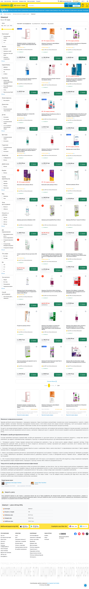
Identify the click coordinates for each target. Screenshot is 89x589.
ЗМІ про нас (3, 554)
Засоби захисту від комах (76, 10)
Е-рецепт (38, 1)
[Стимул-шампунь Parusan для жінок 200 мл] (27, 245)
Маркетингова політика (35, 553)
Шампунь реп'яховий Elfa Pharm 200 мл (51, 219)
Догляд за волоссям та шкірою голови (43, 10)
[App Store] (24, 526)
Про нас (3, 535)
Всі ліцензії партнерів (6, 537)
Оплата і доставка (34, 539)
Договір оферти (19, 543)
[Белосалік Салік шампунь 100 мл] (52, 175)
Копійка (46, 535)
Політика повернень (34, 547)
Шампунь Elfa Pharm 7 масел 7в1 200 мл (75, 219)
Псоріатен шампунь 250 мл (23, 325)
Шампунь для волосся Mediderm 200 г (26, 219)
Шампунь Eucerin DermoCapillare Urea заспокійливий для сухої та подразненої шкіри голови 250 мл (26, 291)
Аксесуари (85, 10)
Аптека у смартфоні (20, 545)
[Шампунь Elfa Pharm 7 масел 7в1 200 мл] (77, 211)
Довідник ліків (22, 1)
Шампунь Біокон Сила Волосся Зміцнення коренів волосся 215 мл (76, 44)
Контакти (3, 541)
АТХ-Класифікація (34, 535)
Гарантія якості (33, 549)
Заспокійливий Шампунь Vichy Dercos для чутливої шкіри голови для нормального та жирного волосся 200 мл (76, 115)
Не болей (46, 539)
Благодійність (4, 556)
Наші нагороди (4, 548)
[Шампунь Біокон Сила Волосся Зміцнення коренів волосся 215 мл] (77, 34)
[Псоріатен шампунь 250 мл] (27, 316)
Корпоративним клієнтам (21, 547)
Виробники (32, 541)
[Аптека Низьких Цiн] (7, 5)
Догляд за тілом (57, 10)
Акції (2, 1)
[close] (80, 3)
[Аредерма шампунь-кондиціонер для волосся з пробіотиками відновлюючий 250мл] (27, 34)
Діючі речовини (31, 1)
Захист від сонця (65, 10)
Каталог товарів (20, 5)
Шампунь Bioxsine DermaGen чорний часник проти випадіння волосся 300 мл (76, 361)
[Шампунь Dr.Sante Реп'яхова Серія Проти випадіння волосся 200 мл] (52, 352)
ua (82, 1)
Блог (16, 537)
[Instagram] (83, 545)
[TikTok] (87, 545)
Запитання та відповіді (35, 537)
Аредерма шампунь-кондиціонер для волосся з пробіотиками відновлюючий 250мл (26, 44)
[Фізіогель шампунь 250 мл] (77, 175)
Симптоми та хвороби (20, 541)
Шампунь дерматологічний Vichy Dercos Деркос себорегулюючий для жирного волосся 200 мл (27, 150)
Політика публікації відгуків (36, 555)
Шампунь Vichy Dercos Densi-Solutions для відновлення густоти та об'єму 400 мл (52, 291)
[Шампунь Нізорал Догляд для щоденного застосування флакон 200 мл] (27, 69)
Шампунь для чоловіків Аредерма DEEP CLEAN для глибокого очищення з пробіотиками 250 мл (75, 80)
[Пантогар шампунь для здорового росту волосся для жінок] (27, 352)
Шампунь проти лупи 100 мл (73, 149)
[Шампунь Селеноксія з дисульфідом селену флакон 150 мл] (52, 34)
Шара (45, 537)
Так (68, 5)
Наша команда (4, 550)
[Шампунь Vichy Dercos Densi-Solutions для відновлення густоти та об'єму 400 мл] (52, 281)
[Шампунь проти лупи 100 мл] (77, 140)
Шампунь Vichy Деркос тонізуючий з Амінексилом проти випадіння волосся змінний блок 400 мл (75, 291)
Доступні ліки (7, 1)
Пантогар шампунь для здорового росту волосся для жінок (27, 361)
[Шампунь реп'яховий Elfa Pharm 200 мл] (52, 211)
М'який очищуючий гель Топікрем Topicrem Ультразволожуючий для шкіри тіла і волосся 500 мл (76, 255)
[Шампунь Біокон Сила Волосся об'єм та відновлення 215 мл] (52, 105)
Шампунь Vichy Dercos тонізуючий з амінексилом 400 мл (26, 114)
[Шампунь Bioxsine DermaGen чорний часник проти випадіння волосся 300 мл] (77, 352)
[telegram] (83, 526)
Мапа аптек (15, 1)
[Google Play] (34, 526)
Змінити (76, 5)
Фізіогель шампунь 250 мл (72, 184)
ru (84, 1)
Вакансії (3, 543)
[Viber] (73, 526)
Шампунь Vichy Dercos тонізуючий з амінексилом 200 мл (50, 149)
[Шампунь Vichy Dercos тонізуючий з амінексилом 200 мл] (52, 140)
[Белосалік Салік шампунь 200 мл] (27, 175)
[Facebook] (75, 545)
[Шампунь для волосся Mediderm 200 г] (27, 211)
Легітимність (33, 557)
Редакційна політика (35, 551)
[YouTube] (79, 545)
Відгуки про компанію (6, 552)
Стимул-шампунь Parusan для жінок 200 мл (27, 254)
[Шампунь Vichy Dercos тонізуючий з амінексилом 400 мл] (27, 105)
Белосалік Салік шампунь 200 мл (25, 184)
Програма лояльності (20, 539)
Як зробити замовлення (21, 549)
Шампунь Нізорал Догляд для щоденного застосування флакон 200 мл (27, 79)
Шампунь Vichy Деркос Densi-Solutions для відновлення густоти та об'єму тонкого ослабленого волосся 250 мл (76, 327)
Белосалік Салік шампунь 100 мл (49, 184)
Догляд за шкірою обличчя (15, 10)
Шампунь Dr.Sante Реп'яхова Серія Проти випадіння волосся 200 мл (52, 361)
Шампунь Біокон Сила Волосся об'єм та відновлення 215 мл (51, 114)
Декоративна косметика (28, 10)
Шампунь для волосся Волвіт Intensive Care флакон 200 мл (51, 79)
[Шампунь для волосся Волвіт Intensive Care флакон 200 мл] (52, 69)
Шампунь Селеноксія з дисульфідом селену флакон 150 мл (50, 44)
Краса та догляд (7, 14)
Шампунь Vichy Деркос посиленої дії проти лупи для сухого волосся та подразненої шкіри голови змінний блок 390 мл (51, 327)
